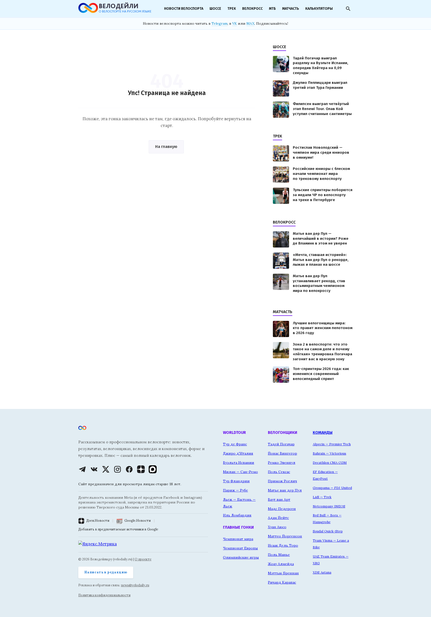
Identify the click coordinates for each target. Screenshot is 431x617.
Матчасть (290, 8)
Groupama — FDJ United (332, 488)
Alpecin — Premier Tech (332, 444)
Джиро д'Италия (238, 453)
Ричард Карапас (282, 582)
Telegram (219, 23)
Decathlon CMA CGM (330, 462)
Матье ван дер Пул (285, 490)
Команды (322, 432)
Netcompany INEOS (329, 506)
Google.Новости (137, 520)
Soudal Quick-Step (328, 531)
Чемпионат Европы (240, 548)
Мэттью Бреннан (283, 573)
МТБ (272, 8)
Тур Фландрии (236, 481)
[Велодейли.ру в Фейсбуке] (129, 469)
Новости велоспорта (183, 8)
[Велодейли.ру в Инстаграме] (117, 469)
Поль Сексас (279, 472)
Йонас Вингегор (282, 453)
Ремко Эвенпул (281, 462)
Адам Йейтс (278, 517)
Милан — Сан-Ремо (240, 472)
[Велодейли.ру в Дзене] (141, 469)
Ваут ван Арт (279, 499)
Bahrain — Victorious (329, 453)
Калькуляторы (319, 8)
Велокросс (252, 8)
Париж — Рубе (235, 490)
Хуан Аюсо (277, 527)
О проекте (143, 559)
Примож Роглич (282, 481)
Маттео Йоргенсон (285, 536)
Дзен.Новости (97, 520)
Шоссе (215, 8)
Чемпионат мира (238, 539)
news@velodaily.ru (135, 585)
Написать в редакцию (105, 572)
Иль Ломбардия (237, 515)
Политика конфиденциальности (104, 595)
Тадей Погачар (281, 444)
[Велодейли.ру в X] (106, 469)
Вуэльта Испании (238, 462)
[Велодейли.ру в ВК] (94, 469)
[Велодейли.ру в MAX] (153, 469)
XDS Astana (322, 572)
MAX (250, 23)
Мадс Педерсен (282, 508)
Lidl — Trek (322, 497)
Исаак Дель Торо (283, 545)
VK (234, 23)
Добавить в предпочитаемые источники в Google (118, 529)
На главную (166, 146)
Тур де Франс (235, 444)
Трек (231, 8)
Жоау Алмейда (281, 564)
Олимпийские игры (241, 557)
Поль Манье (279, 554)
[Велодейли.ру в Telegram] (82, 469)
